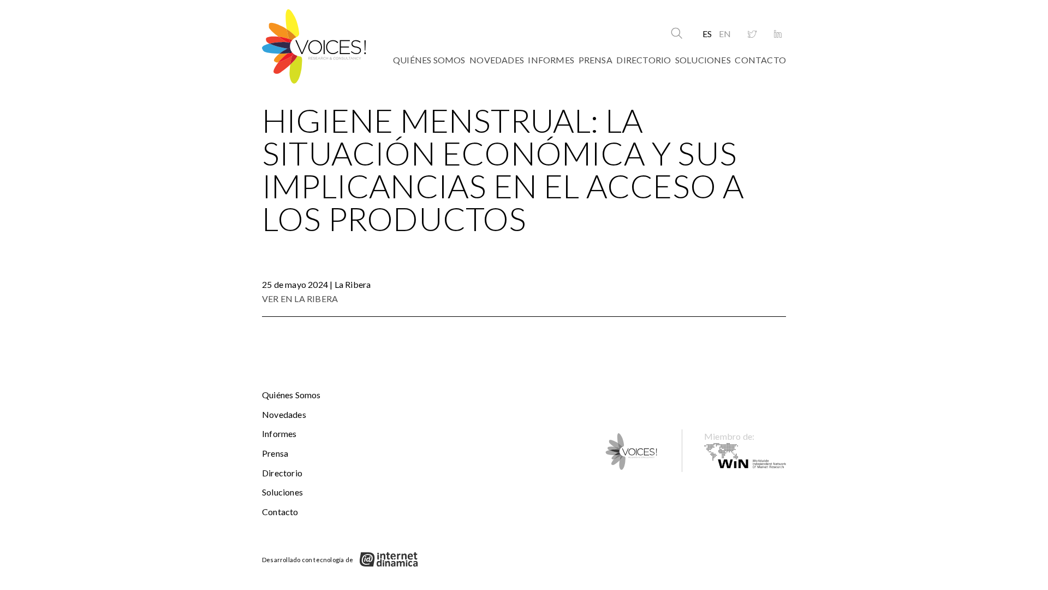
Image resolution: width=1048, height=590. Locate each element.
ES (707, 33)
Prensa (595, 60)
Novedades (496, 60)
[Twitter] (752, 34)
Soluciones (703, 60)
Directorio (643, 60)
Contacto (760, 60)
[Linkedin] (778, 34)
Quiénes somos (429, 60)
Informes (551, 60)
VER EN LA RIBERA (300, 298)
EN (725, 33)
